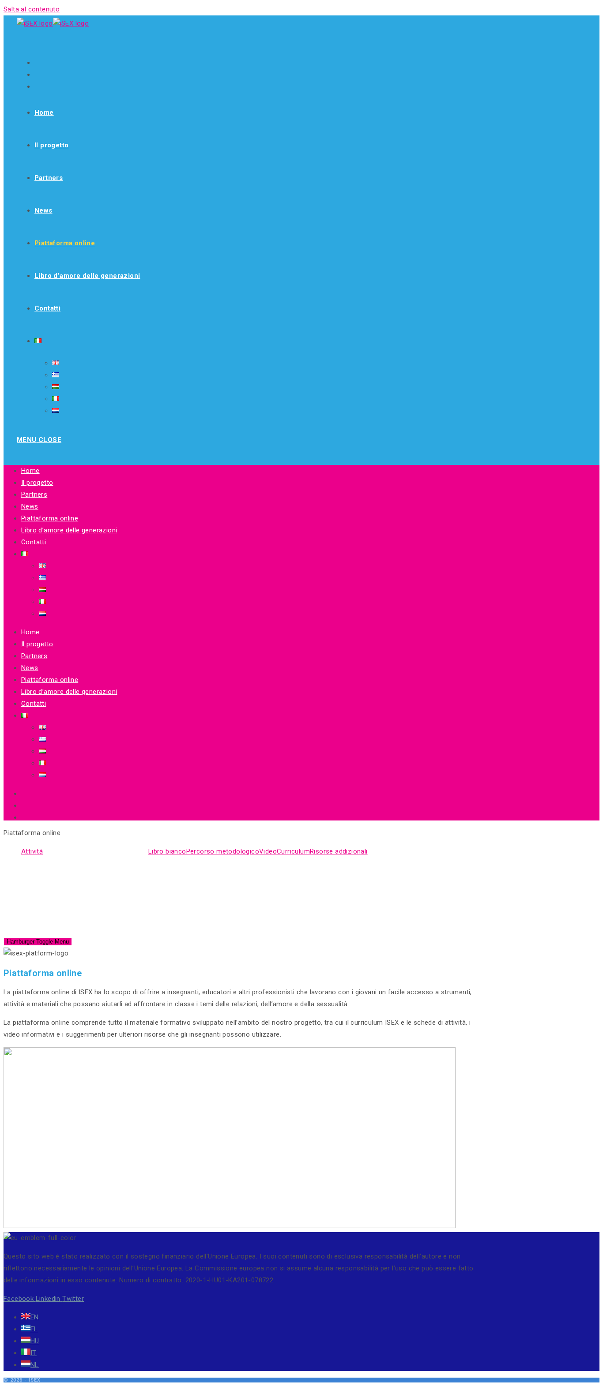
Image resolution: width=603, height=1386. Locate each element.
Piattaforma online (49, 518)
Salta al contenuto (32, 9)
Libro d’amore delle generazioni (69, 530)
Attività (32, 851)
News (29, 506)
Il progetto (37, 483)
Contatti (33, 542)
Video (268, 851)
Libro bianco (167, 851)
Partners (34, 494)
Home (30, 471)
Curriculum (293, 851)
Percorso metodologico (222, 851)
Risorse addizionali (339, 851)
